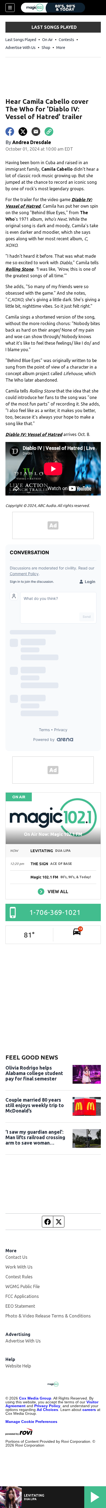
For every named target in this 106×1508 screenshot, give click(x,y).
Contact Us (16, 1257)
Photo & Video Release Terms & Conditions (48, 1315)
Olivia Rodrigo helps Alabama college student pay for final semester (34, 1073)
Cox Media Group (35, 1398)
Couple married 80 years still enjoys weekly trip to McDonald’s (34, 1105)
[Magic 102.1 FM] (53, 7)
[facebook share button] (9, 131)
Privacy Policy (47, 1406)
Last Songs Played (20, 40)
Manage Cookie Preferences (31, 1421)
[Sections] (10, 7)
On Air (47, 40)
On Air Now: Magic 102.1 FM (53, 834)
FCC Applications (22, 1296)
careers (89, 1409)
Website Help (18, 1365)
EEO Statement (20, 1306)
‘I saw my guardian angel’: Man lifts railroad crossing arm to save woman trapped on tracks (35, 1137)
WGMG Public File (22, 1286)
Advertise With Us (20, 47)
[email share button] (36, 131)
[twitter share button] (22, 131)
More (60, 47)
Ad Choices (47, 1409)
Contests (66, 40)
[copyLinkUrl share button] (49, 131)
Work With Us (19, 1266)
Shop (46, 47)
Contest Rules (19, 1276)
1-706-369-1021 (55, 912)
